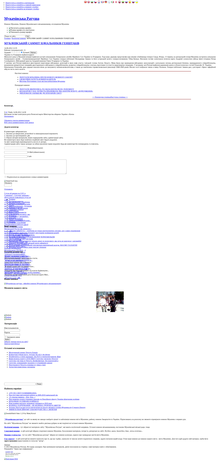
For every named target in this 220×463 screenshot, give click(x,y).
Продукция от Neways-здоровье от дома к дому (27, 365)
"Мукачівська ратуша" (14, 419)
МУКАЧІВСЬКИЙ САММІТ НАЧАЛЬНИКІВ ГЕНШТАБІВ (41, 43)
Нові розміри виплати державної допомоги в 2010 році (30, 403)
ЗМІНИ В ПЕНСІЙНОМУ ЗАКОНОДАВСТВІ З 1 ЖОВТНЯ (33, 409)
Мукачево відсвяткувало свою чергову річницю (27, 247)
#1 (6, 112)
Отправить (8, 189)
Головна (7, 38)
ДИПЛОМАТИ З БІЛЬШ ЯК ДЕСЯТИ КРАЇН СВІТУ (40, 93)
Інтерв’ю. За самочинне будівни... (18, 268)
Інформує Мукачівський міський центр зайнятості (28, 243)
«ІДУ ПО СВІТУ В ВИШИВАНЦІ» (23, 393)
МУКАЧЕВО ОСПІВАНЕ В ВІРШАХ (24, 401)
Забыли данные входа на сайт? (16, 342)
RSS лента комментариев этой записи (19, 122)
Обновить (8, 183)
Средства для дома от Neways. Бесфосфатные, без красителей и (33, 361)
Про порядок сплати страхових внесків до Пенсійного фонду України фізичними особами (44, 399)
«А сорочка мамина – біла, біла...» (22, 397)
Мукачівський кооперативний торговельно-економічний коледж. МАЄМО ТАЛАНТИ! (43, 245)
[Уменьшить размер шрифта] (20, 32)
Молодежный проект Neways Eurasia (23, 352)
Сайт (30, 156)
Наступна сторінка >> (119, 97)
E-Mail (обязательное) (36, 152)
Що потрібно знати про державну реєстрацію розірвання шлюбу (34, 233)
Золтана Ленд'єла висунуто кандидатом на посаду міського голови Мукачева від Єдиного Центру (47, 407)
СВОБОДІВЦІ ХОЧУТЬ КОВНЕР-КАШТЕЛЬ (37, 79)
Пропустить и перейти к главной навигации (23, 5)
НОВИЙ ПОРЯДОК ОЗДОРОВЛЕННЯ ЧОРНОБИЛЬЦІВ (32, 237)
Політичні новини (19, 38)
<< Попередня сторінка (101, 97)
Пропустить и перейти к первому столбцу (22, 7)
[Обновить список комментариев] (13, 106)
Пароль (7, 332)
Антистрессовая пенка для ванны (22, 367)
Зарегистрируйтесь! (12, 344)
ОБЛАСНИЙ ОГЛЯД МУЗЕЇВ (21, 239)
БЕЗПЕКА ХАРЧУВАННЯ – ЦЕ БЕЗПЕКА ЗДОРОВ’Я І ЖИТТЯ (35, 405)
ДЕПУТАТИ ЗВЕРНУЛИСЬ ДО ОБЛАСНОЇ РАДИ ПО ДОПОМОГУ (46, 89)
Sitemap (7, 445)
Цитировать (9, 116)
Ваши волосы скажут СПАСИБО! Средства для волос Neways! (33, 359)
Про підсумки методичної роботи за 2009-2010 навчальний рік (33, 395)
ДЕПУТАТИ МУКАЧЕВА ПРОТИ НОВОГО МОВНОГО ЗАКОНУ (46, 77)
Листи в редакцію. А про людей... (18, 264)
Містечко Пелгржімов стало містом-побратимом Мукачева (42, 81)
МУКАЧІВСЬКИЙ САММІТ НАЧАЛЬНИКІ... (23, 273)
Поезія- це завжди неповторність (21, 235)
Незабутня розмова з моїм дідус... (18, 256)
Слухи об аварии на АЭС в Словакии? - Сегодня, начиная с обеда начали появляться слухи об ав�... (17, 196)
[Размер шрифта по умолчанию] (21, 30)
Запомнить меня (13, 337)
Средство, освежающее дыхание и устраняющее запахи (30, 363)
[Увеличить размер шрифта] (20, 28)
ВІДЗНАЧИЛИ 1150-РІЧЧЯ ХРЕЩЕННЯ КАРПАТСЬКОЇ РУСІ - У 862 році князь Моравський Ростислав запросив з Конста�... (17, 227)
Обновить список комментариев (17, 120)
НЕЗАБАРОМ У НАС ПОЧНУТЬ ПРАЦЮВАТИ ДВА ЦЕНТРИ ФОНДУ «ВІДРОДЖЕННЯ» (56, 91)
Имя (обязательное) (35, 148)
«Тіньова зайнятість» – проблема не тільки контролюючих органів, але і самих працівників (44, 231)
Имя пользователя (11, 328)
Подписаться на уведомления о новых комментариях (27, 177)
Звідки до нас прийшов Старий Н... (19, 260)
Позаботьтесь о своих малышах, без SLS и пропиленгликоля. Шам (35, 357)
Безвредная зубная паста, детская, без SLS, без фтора (29, 355)
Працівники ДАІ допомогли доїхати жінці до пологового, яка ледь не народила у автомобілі (45, 241)
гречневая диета (9, 451)
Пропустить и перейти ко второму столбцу (22, 9)
